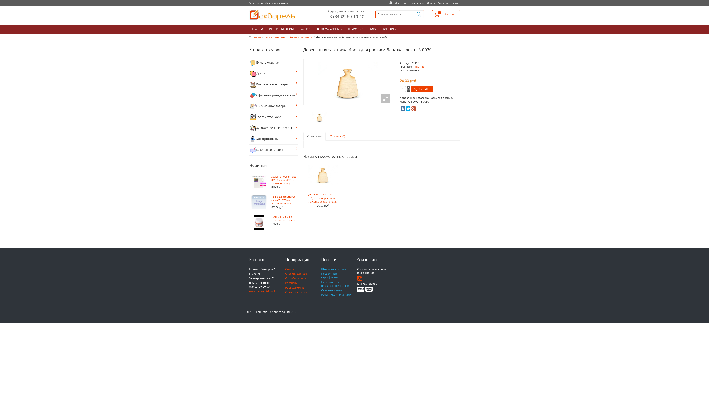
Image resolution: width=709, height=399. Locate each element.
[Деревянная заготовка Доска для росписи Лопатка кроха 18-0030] (323, 174)
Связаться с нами (296, 292)
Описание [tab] (314, 136)
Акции (305, 29)
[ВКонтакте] (403, 108)
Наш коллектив (294, 287)
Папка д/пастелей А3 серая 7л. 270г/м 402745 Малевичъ (283, 200)
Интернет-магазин (282, 29)
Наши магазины (328, 29)
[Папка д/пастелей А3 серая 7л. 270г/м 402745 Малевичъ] (259, 202)
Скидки (454, 2)
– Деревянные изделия (300, 36)
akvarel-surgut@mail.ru (263, 291)
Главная (258, 29)
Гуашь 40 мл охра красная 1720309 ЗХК (283, 218)
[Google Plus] (413, 108)
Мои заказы (417, 2)
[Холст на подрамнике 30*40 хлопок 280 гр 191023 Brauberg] (259, 182)
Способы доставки (297, 273)
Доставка (443, 2)
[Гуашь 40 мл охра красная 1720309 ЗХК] (259, 222)
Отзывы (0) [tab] (337, 136)
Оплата (431, 2)
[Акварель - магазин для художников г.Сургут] (272, 15)
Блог (373, 29)
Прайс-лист (356, 29)
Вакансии (291, 283)
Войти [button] (259, 2)
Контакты (390, 29)
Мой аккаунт (402, 2)
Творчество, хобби (275, 36)
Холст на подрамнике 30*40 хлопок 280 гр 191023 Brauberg (283, 180)
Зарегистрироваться (276, 2)
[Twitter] (408, 108)
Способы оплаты (295, 278)
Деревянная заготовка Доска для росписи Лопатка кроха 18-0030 (322, 198)
